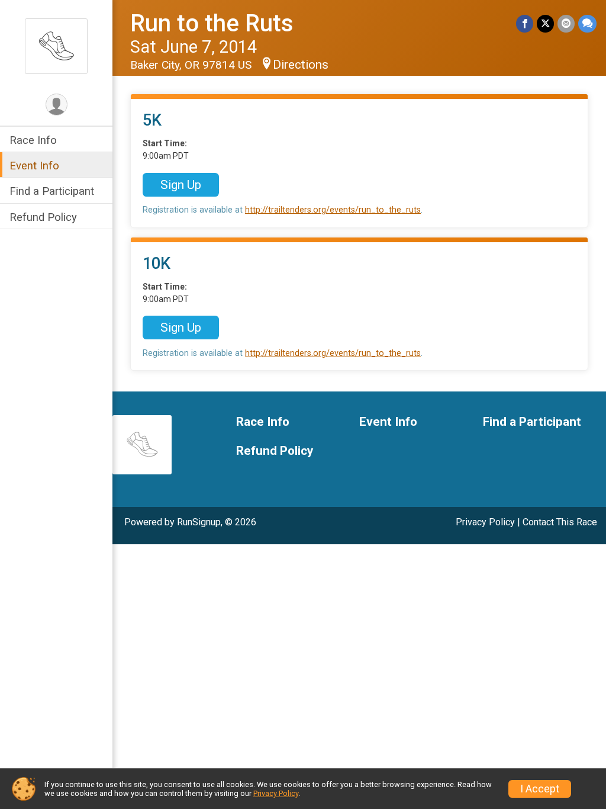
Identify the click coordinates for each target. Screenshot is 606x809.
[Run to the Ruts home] (56, 45)
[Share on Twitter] (545, 23)
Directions (300, 64)
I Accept (539, 789)
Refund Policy (43, 217)
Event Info (34, 165)
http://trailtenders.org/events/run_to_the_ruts (333, 210)
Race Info (33, 140)
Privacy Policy (485, 522)
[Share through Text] (587, 23)
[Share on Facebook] (524, 23)
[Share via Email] (566, 23)
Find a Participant (51, 191)
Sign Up (180, 185)
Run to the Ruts (212, 23)
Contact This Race (560, 522)
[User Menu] (56, 104)
